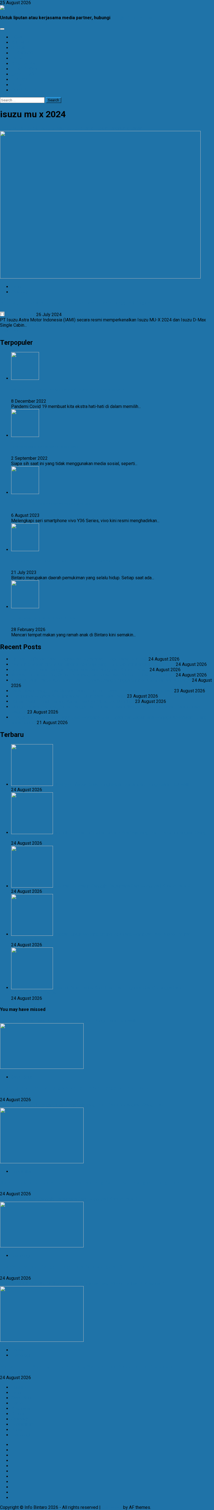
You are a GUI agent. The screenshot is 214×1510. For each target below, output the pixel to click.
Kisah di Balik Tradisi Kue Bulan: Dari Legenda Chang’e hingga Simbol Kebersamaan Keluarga (101, 680)
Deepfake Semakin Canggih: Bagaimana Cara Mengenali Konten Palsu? (80, 669)
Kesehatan (21, 1408)
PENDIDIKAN (24, 69)
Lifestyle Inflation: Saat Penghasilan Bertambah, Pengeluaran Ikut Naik (79, 659)
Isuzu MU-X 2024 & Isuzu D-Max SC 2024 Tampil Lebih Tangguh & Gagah (71, 128)
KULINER (20, 42)
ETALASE (20, 79)
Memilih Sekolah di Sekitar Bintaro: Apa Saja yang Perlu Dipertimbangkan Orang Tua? (93, 664)
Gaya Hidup (22, 1077)
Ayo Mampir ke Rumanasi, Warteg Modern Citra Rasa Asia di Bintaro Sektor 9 (67, 390)
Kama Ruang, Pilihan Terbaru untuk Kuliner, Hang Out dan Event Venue (63, 561)
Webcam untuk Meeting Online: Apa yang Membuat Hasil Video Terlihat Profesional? (93, 675)
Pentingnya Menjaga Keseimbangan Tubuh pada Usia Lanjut (68, 696)
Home (17, 1403)
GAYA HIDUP (23, 74)
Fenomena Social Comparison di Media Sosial (45, 447)
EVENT (18, 58)
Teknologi (20, 1255)
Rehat (16, 1429)
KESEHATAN (23, 63)
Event (16, 286)
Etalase (18, 1350)
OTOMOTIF (22, 47)
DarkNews (112, 1507)
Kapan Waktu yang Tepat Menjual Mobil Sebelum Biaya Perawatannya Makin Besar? (92, 690)
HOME (17, 37)
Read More (10, 330)
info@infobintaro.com (134, 17)
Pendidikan (22, 1171)
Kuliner (18, 1413)
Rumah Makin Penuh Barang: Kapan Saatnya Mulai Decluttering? (72, 701)
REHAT (18, 84)
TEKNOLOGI (23, 53)
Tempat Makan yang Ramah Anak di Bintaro (43, 618)
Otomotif (19, 292)
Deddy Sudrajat (20, 314)
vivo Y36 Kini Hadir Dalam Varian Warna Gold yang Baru (51, 504)
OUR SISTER (23, 90)
